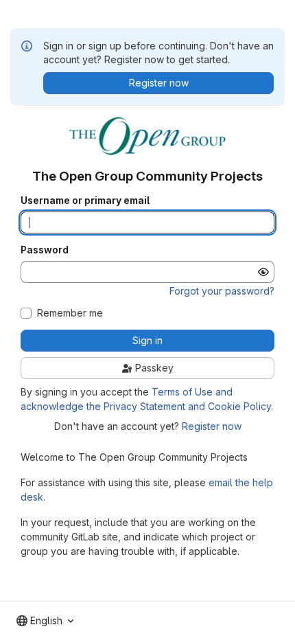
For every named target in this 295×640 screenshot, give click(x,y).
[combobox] (45, 621)
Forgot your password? (221, 291)
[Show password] (263, 272)
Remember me (70, 313)
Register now (211, 426)
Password (45, 249)
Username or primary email (85, 200)
